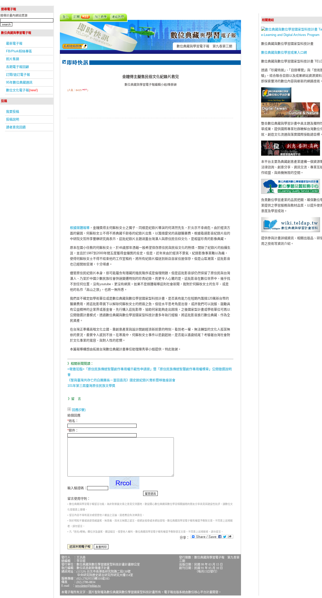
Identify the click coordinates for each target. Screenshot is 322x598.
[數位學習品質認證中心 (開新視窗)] (290, 193)
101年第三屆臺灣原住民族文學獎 (91, 386)
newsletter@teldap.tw (88, 585)
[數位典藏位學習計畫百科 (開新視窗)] (290, 231)
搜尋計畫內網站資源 (13, 15)
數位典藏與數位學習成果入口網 (284, 52)
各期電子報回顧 (17, 67)
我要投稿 (12, 111)
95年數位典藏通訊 (19, 82)
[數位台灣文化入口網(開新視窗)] (290, 116)
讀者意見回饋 (16, 127)
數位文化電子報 (22, 90)
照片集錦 (12, 59)
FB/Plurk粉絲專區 (19, 51)
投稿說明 (12, 119)
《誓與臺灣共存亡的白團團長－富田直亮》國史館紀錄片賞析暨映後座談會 (121, 380)
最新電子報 (14, 43)
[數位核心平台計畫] (276, 101)
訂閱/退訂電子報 (18, 74)
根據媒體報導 (80, 228)
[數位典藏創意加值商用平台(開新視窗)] (290, 154)
